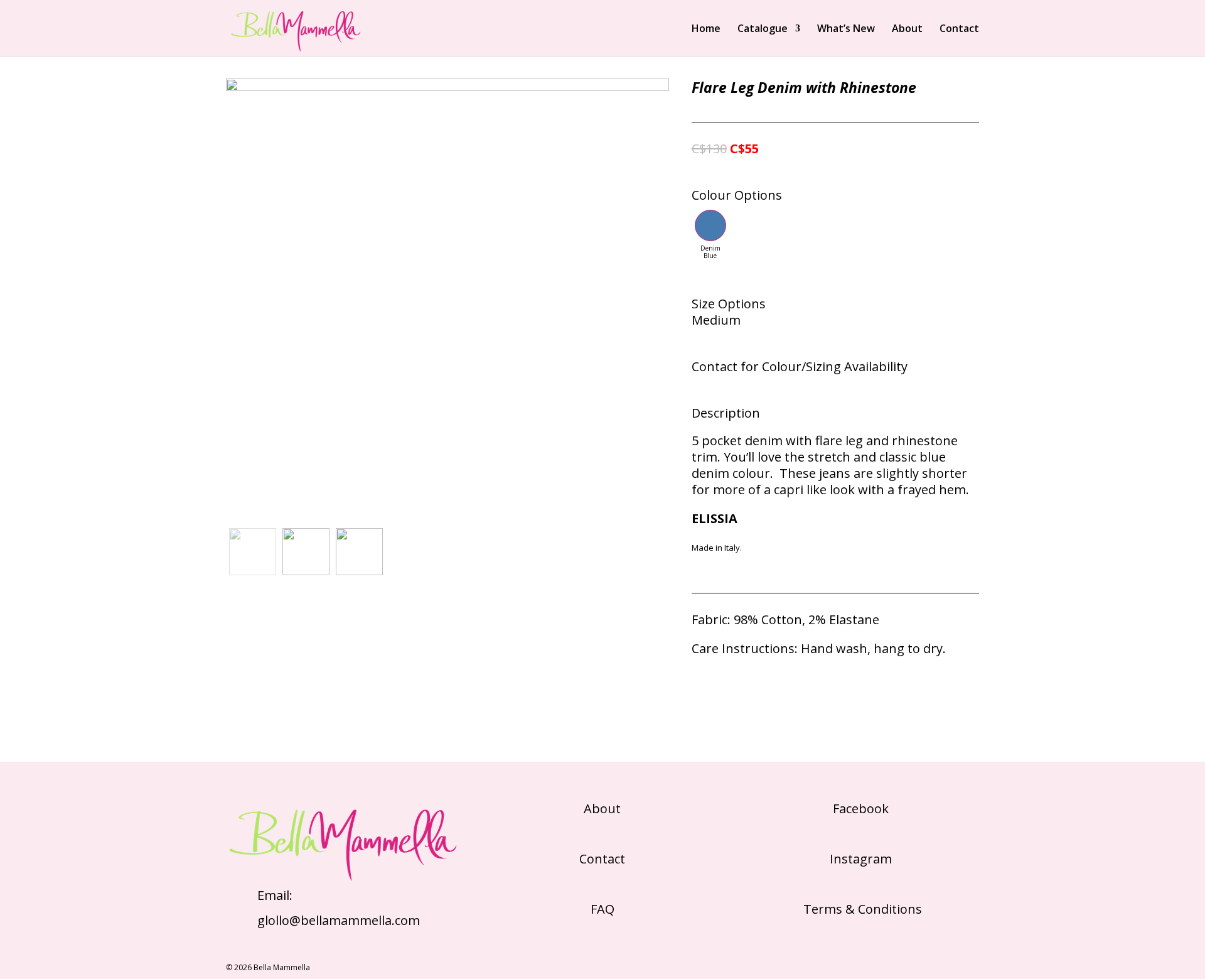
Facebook (861, 808)
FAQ (602, 909)
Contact (959, 29)
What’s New (846, 29)
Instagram (861, 858)
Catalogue (762, 29)
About (907, 29)
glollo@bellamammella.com (338, 920)
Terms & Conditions (861, 909)
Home (706, 29)
